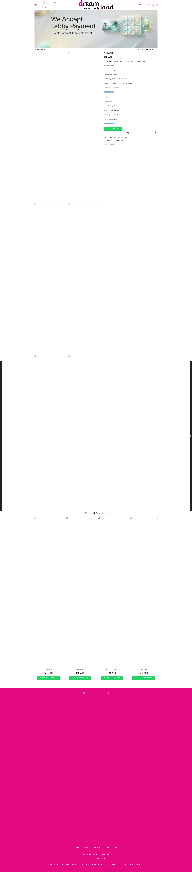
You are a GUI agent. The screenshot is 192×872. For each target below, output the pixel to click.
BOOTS (117, 137)
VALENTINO (111, 670)
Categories (45, 7)
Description (112, 144)
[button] (113, 128)
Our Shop (45, 3)
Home (37, 49)
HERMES (48, 670)
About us (56, 3)
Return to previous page (148, 49)
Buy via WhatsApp (114, 129)
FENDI (80, 670)
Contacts (124, 5)
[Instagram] (35, 5)
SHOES (44, 49)
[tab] (131, 145)
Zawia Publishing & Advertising (122, 864)
